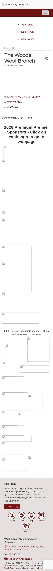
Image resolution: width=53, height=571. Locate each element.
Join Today (12, 506)
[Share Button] (46, 58)
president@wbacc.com (19, 559)
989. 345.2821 (14, 554)
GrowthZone (9, 568)
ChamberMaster (33, 568)
